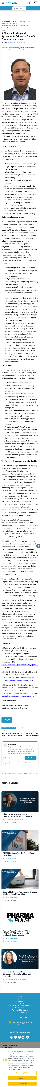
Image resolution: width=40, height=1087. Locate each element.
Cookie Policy (16, 1069)
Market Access (22, 773)
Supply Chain (33, 773)
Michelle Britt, (9, 979)
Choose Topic (18, 8)
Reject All (22, 1078)
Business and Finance (9, 773)
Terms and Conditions (20, 1010)
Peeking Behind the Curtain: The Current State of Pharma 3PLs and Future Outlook (11, 734)
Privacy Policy (20, 1008)
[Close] (37, 1051)
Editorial (20, 1001)
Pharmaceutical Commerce (9, 24)
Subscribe (30, 758)
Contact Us (20, 1003)
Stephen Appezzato (21, 819)
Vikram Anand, (9, 819)
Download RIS (7, 720)
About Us (20, 997)
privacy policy (6, 763)
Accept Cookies (22, 1083)
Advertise (20, 999)
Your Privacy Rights (20, 1012)
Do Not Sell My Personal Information (20, 1006)
